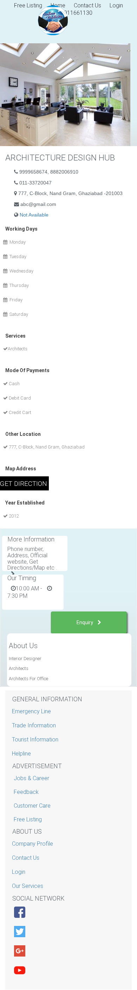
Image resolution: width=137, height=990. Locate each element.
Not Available (34, 215)
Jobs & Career (31, 778)
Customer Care (32, 805)
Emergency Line (32, 711)
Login (116, 5)
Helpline (22, 753)
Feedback (26, 792)
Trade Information (35, 725)
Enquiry (85, 622)
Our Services (28, 886)
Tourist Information (36, 739)
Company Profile (33, 843)
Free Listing (28, 819)
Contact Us (87, 5)
